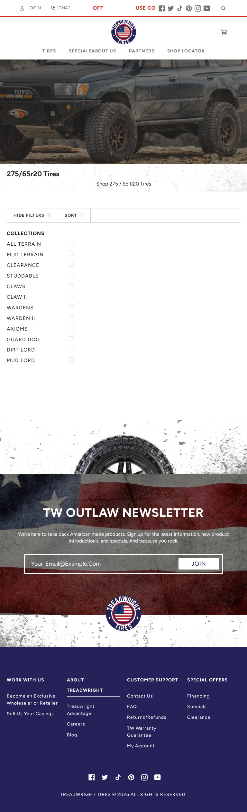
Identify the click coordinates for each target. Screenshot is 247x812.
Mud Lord (21, 360)
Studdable (23, 276)
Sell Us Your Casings (30, 713)
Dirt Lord (21, 350)
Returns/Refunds (147, 717)
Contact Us (140, 696)
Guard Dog (23, 339)
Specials (197, 706)
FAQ (132, 706)
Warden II (21, 318)
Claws (16, 286)
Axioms (17, 329)
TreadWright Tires (85, 794)
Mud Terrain (25, 254)
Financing (198, 696)
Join (198, 563)
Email (35, 569)
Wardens (20, 308)
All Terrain (24, 244)
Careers (76, 724)
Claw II (17, 297)
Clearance (23, 265)
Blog (72, 735)
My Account (141, 746)
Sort (71, 215)
